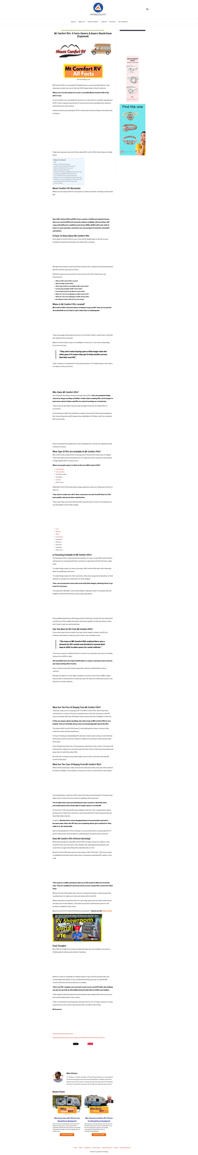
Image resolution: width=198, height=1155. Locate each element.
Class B (58, 479)
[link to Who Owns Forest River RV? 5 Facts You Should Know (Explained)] (98, 1105)
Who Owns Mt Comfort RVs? (62, 170)
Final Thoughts (59, 183)
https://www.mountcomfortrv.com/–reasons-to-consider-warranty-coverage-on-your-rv (79, 1037)
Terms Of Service (107, 1147)
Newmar (58, 531)
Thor (57, 529)
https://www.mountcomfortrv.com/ (63, 1033)
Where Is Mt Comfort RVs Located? (64, 168)
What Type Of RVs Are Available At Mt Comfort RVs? (68, 172)
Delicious (112, 22)
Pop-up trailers (60, 471)
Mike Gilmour (72, 1073)
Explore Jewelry (93, 22)
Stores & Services (125, 1147)
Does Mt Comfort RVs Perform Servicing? (66, 181)
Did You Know (122, 22)
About (81, 1147)
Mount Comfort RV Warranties (62, 164)
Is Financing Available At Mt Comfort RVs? (66, 173)
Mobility (81, 22)
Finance (115, 1147)
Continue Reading (67, 1134)
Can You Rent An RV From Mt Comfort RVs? (66, 175)
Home (75, 1147)
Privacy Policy (96, 1147)
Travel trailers (60, 469)
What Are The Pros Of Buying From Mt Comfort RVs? (68, 177)
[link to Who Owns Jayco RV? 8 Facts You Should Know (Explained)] (67, 1105)
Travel (73, 22)
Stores (103, 22)
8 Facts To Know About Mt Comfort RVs (65, 166)
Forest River (59, 537)
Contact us (87, 1147)
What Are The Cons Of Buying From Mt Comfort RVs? (69, 179)
